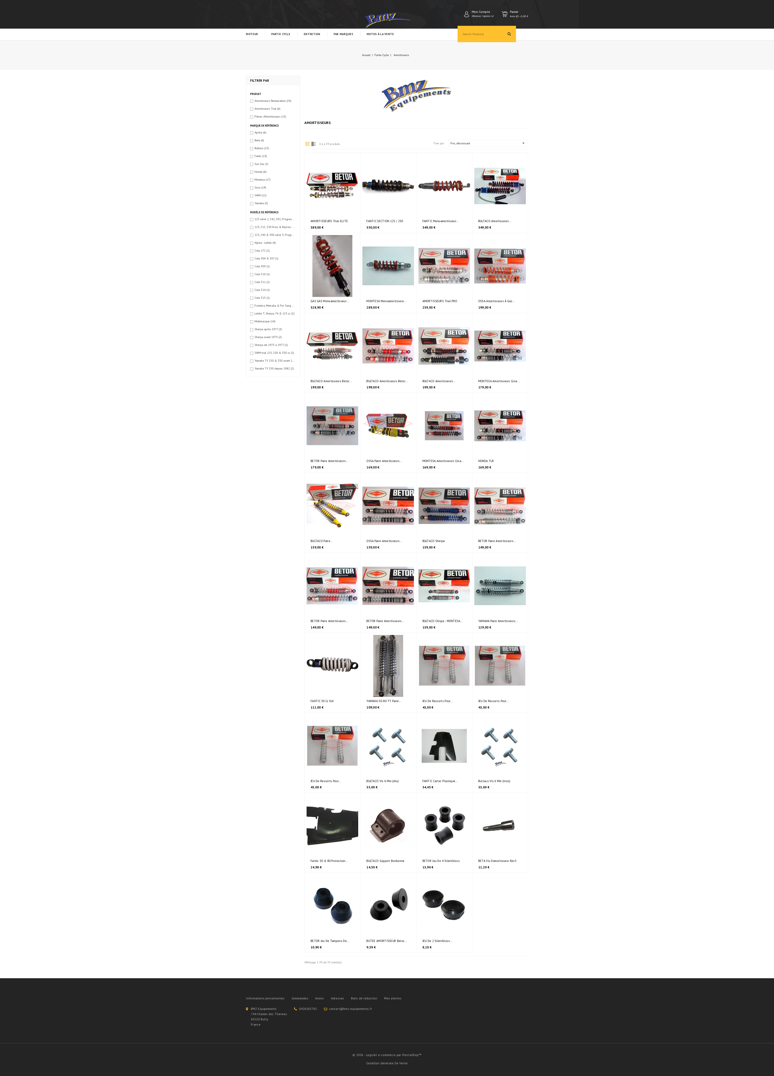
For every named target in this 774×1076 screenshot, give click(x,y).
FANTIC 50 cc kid (322, 701)
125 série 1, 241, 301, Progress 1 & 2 (274, 219)
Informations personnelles (265, 998)
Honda (260, 172)
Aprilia (260, 132)
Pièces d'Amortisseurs (270, 116)
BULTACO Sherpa (433, 541)
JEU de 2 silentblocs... (437, 941)
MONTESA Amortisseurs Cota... (443, 461)
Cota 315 (262, 298)
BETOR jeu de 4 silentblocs (441, 861)
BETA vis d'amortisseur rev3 (497, 861)
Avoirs (319, 998)
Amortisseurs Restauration (273, 101)
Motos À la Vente (380, 34)
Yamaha (261, 203)
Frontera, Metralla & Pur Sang (274, 305)
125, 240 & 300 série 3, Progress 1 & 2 (274, 235)
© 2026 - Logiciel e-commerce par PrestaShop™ (387, 1055)
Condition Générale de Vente (387, 1063)
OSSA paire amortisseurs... (384, 461)
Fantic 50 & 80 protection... (329, 861)
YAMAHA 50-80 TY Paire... (383, 701)
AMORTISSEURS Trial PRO (439, 301)
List (314, 143)
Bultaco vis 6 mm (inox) (494, 781)
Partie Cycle (280, 34)
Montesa (262, 179)
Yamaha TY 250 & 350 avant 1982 (274, 360)
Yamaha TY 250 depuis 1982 (274, 368)
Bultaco (262, 148)
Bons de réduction (364, 998)
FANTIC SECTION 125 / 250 (384, 221)
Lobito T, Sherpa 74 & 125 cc (274, 313)
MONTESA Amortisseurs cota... (498, 381)
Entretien (312, 34)
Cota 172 (262, 250)
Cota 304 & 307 (266, 258)
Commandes (300, 998)
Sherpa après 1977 (268, 329)
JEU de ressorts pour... (437, 701)
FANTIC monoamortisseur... (440, 221)
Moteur (252, 34)
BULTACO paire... (322, 541)
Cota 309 (262, 266)
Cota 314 (262, 290)
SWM (260, 195)
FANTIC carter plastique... (440, 781)
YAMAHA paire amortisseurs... (498, 621)
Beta (259, 140)
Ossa (260, 187)
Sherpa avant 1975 (268, 337)
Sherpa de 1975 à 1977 (271, 345)
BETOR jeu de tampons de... (330, 941)
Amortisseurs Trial (267, 108)
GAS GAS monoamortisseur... (330, 301)
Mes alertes (393, 998)
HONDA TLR (486, 461)
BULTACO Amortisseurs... (494, 221)
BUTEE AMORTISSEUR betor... (386, 941)
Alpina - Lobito (265, 243)
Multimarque (265, 321)
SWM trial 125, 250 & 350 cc (274, 353)
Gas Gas (261, 164)
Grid (307, 143)
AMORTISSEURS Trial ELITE (329, 221)
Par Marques (343, 34)
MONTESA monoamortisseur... (386, 301)
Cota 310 (262, 274)
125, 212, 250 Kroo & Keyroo (274, 227)
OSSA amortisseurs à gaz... (496, 301)
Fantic (261, 156)
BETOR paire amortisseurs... (329, 461)
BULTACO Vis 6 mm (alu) (382, 781)
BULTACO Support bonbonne (385, 861)
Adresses (337, 998)
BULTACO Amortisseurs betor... (331, 381)
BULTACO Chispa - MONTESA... (442, 621)
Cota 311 (262, 282)
